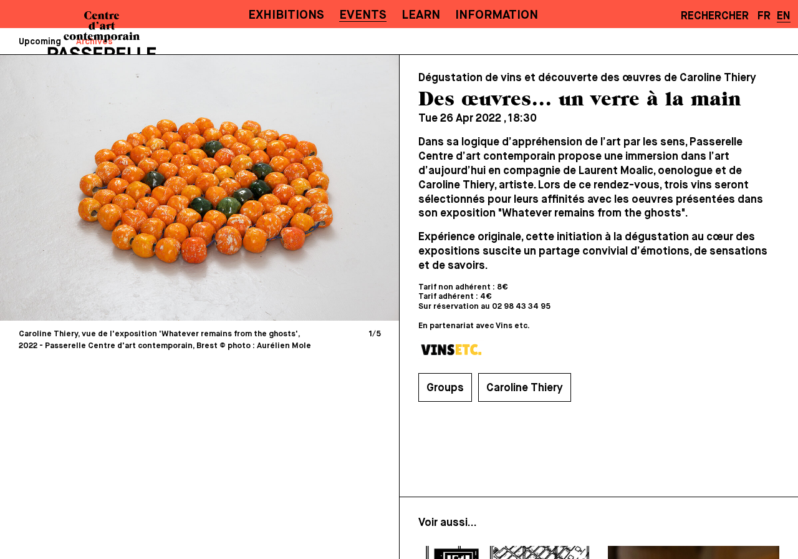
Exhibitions (286, 15)
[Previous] (106, 187)
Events (363, 15)
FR (764, 16)
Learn (420, 15)
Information (496, 15)
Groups (445, 388)
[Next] (293, 187)
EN (784, 16)
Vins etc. (513, 326)
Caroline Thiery (524, 388)
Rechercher (715, 16)
